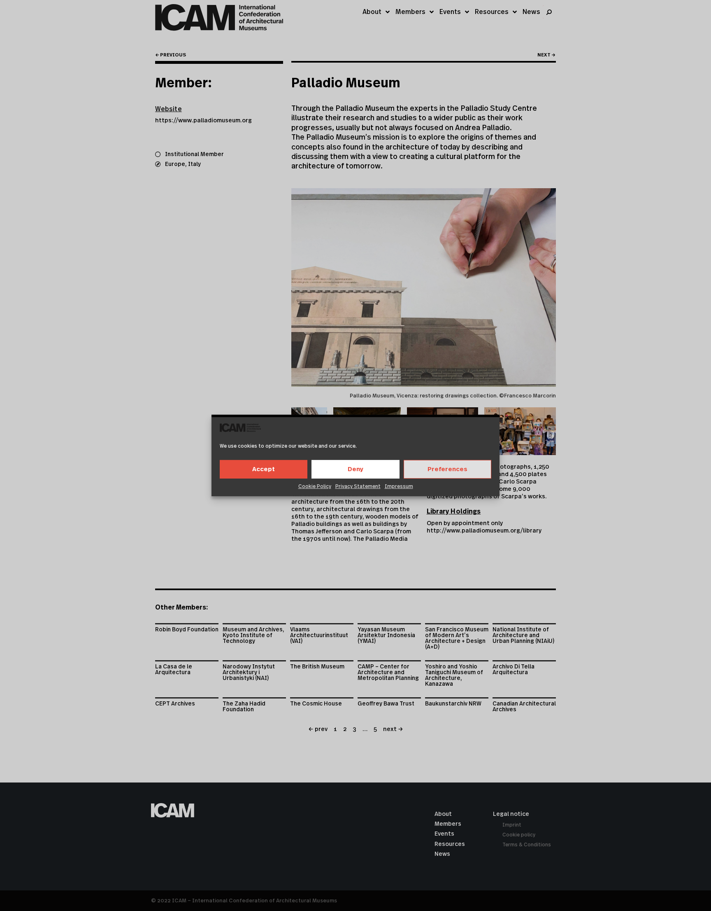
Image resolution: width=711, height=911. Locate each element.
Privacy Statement (358, 486)
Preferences (447, 469)
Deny (355, 469)
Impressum (399, 486)
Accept (263, 469)
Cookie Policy (314, 486)
